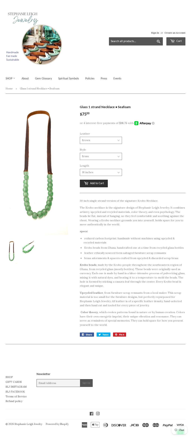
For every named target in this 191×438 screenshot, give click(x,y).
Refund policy (14, 401)
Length (84, 165)
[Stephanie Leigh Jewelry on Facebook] (91, 414)
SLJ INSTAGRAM (16, 386)
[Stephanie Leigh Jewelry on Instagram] (98, 414)
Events (117, 78)
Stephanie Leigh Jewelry (28, 424)
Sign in (155, 32)
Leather (85, 133)
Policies (89, 78)
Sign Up (86, 383)
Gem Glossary (43, 78)
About (25, 78)
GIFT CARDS (14, 382)
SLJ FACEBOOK (15, 391)
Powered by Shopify (57, 424)
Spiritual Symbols (68, 78)
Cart (179, 41)
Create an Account (175, 32)
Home (9, 88)
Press (104, 78)
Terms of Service (16, 396)
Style (83, 149)
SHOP (9, 78)
